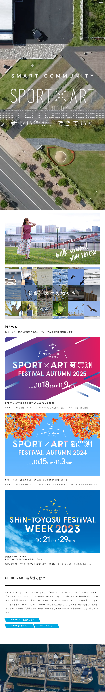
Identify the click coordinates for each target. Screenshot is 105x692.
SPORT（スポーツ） (19, 626)
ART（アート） (46, 626)
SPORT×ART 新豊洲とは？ (22, 620)
